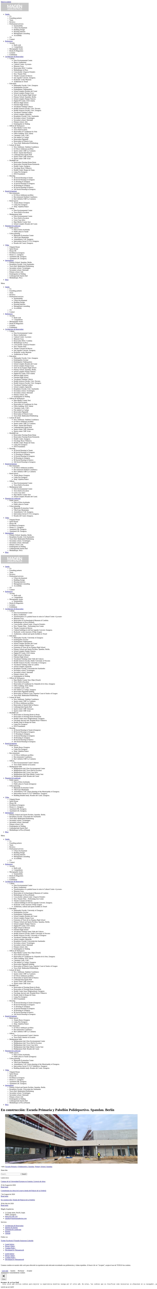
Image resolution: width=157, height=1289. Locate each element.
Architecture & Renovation (14, 56)
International (9, 260)
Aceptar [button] (29, 1271)
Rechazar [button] (21, 1271)
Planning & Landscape (13, 226)
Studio (7, 14)
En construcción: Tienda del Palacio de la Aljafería (18, 1200)
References (9, 41)
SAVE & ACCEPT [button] (7, 1287)
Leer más (5, 1271)
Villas (7, 245)
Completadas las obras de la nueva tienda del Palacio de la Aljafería (23, 1191)
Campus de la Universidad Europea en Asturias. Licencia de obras (23, 1181)
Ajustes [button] (12, 1271)
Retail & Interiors (11, 191)
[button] (78, 283)
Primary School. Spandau (43, 1167)
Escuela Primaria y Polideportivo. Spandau (19, 1167)
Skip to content (6, 2)
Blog (6, 280)
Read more (4, 1187)
